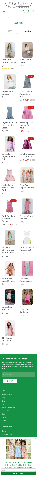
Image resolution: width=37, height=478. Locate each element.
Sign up (10, 381)
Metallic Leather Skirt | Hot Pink (27, 155)
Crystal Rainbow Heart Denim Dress (9, 125)
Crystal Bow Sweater (7, 92)
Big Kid (9, 17)
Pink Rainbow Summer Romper (8, 218)
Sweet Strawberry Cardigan (24, 309)
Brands (4, 417)
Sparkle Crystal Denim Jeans (26, 279)
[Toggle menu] (3, 11)
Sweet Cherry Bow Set (8, 308)
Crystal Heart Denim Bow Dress (25, 94)
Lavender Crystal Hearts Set (8, 156)
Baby (3, 398)
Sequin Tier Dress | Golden (8, 279)
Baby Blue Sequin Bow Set (9, 60)
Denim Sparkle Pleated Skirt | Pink (26, 125)
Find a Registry (7, 434)
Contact (4, 431)
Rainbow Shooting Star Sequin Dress (8, 250)
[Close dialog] (36, 438)
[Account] (28, 11)
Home (3, 17)
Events (4, 421)
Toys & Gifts (6, 411)
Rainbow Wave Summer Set (26, 248)
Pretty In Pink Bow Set (26, 217)
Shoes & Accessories (9, 407)
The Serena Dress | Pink (7, 339)
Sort (10, 31)
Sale (3, 414)
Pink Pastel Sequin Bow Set (26, 186)
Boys (3, 404)
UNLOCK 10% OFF (18, 473)
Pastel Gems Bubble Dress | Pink (8, 187)
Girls (3, 401)
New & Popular (7, 394)
